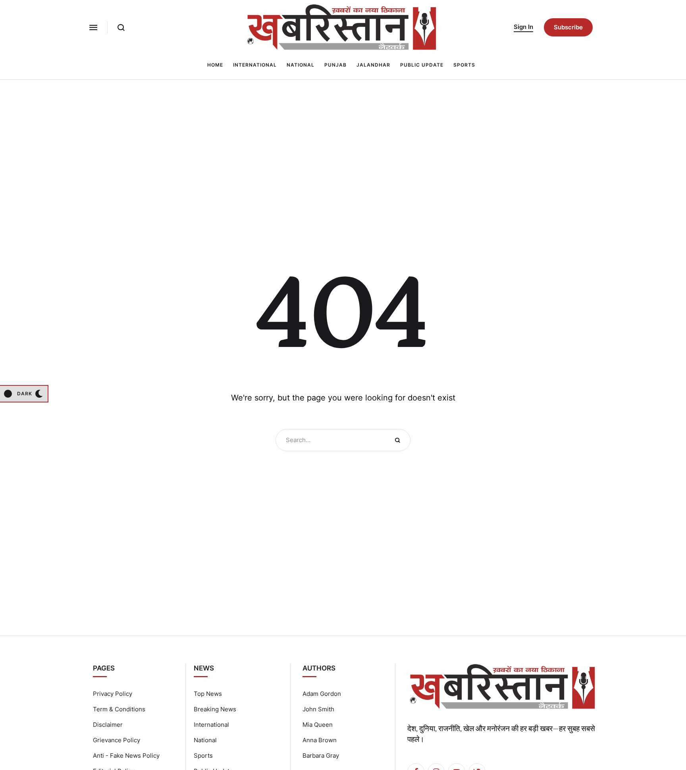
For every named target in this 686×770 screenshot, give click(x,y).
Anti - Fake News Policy (126, 755)
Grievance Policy (116, 740)
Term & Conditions (119, 709)
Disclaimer (108, 724)
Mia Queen (318, 724)
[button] (93, 27)
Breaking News (215, 709)
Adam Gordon (322, 693)
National (205, 740)
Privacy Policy (112, 693)
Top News (208, 693)
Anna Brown (320, 740)
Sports (203, 755)
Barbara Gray (321, 755)
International (211, 724)
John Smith (318, 709)
